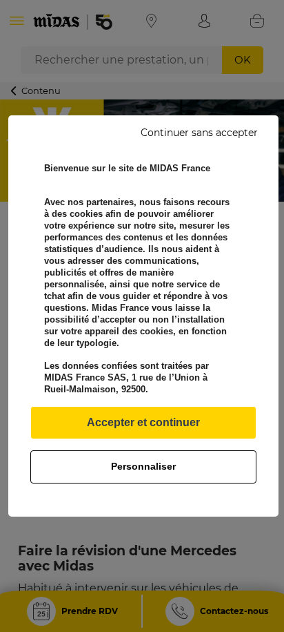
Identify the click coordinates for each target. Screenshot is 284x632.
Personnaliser (143, 466)
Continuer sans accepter (199, 132)
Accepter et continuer (143, 422)
